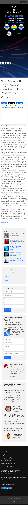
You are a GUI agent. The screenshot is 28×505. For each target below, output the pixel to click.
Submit (7, 310)
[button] (23, 2)
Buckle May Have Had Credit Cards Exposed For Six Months (16, 241)
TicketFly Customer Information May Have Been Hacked (15, 254)
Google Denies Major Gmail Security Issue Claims (15, 248)
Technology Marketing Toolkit (12, 499)
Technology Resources (12, 273)
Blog (6, 280)
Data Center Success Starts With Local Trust (13, 477)
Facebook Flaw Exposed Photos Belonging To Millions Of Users (16, 235)
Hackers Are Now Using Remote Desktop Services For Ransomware (16, 260)
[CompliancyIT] (14, 9)
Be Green (8, 276)
